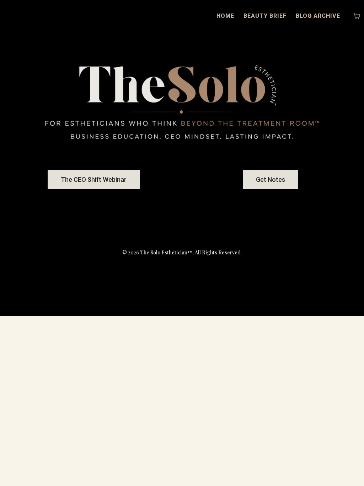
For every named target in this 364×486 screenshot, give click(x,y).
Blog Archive (318, 15)
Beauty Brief (265, 15)
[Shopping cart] (356, 16)
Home (225, 15)
